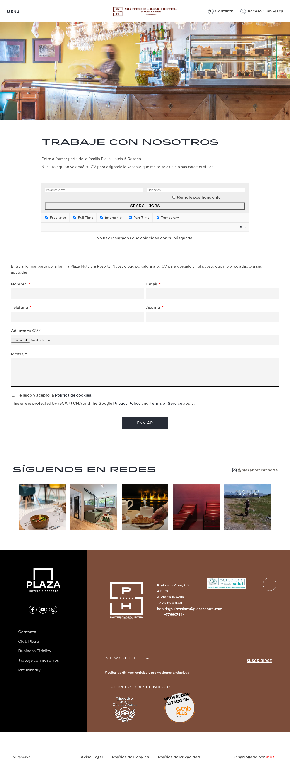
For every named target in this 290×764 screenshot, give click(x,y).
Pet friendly (29, 670)
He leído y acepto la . (103, 399)
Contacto (224, 11)
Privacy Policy (126, 403)
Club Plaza (28, 641)
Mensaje (19, 354)
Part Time (141, 217)
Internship (113, 217)
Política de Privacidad (179, 757)
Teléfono (20, 307)
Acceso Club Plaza (265, 11)
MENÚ (13, 12)
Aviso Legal (92, 757)
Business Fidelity (34, 651)
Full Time (85, 217)
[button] (14, 508)
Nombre (19, 284)
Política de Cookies (130, 757)
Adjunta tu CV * (26, 331)
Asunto (153, 307)
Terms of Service (166, 403)
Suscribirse (259, 661)
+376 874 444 (169, 603)
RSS (242, 227)
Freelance (57, 217)
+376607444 (174, 614)
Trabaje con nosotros (38, 660)
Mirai (271, 757)
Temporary (169, 217)
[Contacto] (211, 11)
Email (152, 284)
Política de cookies (73, 395)
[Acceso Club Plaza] (243, 11)
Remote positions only (198, 197)
